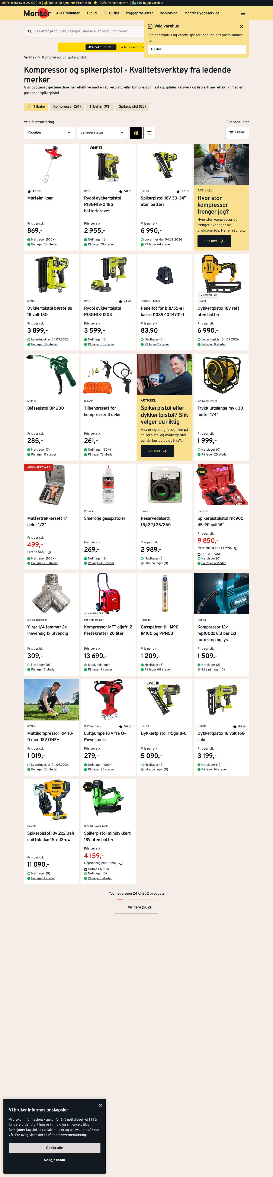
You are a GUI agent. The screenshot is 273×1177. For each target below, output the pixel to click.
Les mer (210, 241)
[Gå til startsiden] (37, 13)
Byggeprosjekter (139, 13)
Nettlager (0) (154, 340)
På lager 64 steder (158, 245)
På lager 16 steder (214, 770)
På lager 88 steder (101, 345)
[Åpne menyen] (243, 13)
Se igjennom (54, 1160)
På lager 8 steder (213, 345)
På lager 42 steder (101, 563)
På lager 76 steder (101, 455)
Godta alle (54, 1148)
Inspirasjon (169, 13)
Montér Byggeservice (201, 13)
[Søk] (28, 31)
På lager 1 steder (43, 879)
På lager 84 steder (44, 245)
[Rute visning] (136, 133)
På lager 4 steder (213, 563)
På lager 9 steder (100, 670)
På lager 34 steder (44, 345)
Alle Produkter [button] (68, 13)
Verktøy (30, 57)
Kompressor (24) (67, 106)
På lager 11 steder (43, 455)
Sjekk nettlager (99, 665)
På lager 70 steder (101, 245)
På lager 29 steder (44, 563)
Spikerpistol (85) (132, 106)
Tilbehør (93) (99, 106)
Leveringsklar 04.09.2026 (163, 240)
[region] (54, 1136)
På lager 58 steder (44, 770)
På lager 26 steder (101, 770)
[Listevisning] (149, 133)
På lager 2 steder (157, 345)
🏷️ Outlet (111, 13)
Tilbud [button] (92, 13)
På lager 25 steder (214, 455)
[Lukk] (100, 1105)
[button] (49, 133)
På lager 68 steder (158, 670)
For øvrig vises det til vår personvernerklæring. (51, 1135)
